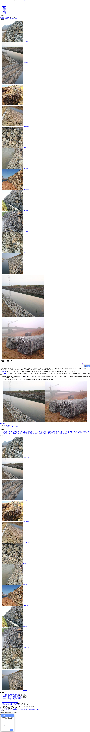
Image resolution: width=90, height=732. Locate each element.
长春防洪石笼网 (5, 431)
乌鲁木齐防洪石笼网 (37, 431)
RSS (21, 707)
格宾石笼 (37, 709)
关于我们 (4, 10)
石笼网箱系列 (6, 17)
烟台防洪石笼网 (30, 433)
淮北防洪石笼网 (13, 433)
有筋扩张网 (17, 709)
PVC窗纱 (9, 709)
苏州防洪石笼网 (49, 431)
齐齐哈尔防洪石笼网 (29, 431)
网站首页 (4, 3)
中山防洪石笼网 (7, 433)
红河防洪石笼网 (42, 433)
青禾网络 (14, 708)
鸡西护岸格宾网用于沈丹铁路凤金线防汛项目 (10, 694)
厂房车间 (4, 11)
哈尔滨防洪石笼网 (64, 432)
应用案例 (4, 6)
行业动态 (4, 7)
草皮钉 (24, 709)
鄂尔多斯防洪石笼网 (28, 432)
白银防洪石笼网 (58, 432)
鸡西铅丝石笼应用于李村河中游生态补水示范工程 (11, 704)
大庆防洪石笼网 (35, 432)
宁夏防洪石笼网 (55, 433)
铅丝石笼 (8, 18)
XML (19, 707)
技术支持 (4, 8)
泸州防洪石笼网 (55, 431)
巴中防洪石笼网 (67, 431)
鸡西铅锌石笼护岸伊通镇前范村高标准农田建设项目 (12, 699)
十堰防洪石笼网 (11, 431)
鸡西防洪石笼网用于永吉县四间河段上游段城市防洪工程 (12, 697)
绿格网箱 (15, 18)
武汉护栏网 (13, 709)
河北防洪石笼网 (85, 431)
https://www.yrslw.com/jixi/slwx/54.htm (7, 424)
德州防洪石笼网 (66, 433)
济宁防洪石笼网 (21, 432)
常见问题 (4, 9)
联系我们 (4, 13)
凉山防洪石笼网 (60, 433)
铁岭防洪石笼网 (70, 432)
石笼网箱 (2, 18)
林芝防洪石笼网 (25, 433)
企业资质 (4, 12)
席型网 (6, 709)
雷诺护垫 (12, 18)
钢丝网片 (21, 709)
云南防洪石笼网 (19, 433)
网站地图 (26, 0)
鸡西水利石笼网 (7, 425)
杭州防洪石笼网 (79, 431)
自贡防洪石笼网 (17, 431)
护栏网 (27, 709)
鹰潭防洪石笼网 (44, 431)
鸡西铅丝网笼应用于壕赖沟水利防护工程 (10, 703)
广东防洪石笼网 (46, 432)
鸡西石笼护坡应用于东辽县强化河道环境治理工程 (11, 696)
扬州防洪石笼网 (61, 431)
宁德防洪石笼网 (82, 432)
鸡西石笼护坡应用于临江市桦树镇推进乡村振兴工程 (12, 698)
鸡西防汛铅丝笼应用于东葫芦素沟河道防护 (10, 702)
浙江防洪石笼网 (36, 433)
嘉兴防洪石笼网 (73, 431)
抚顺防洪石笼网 (23, 431)
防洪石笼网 (2, 423)
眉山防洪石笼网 (52, 432)
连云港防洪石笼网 (48, 433)
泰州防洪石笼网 (76, 432)
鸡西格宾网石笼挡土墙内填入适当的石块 (11, 426)
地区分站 (23, 0)
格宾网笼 (5, 18)
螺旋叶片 (30, 709)
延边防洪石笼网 (9, 432)
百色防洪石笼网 (15, 432)
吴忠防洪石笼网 (40, 432)
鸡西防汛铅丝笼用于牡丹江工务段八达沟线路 (10, 695)
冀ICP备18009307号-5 (4, 708)
